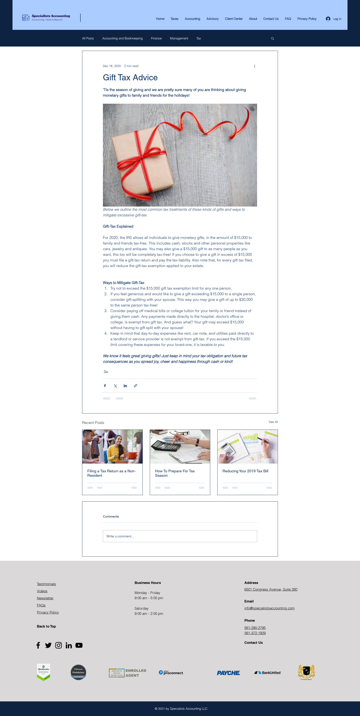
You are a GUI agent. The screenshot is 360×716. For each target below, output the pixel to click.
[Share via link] (136, 386)
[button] (253, 19)
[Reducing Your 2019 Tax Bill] (248, 447)
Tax (198, 38)
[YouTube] (79, 645)
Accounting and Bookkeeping (122, 38)
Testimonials (46, 584)
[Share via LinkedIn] (125, 386)
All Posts (88, 38)
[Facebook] (38, 645)
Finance (156, 38)
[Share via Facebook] (105, 386)
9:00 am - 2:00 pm (149, 613)
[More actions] (254, 65)
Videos (42, 591)
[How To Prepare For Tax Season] (180, 447)
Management (179, 38)
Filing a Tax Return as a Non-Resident (111, 473)
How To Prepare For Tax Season (175, 473)
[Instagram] (58, 645)
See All (273, 422)
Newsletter (45, 598)
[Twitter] (48, 645)
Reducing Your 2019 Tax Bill (245, 471)
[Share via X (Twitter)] (115, 386)
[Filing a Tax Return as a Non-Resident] (112, 447)
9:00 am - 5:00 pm (149, 598)
